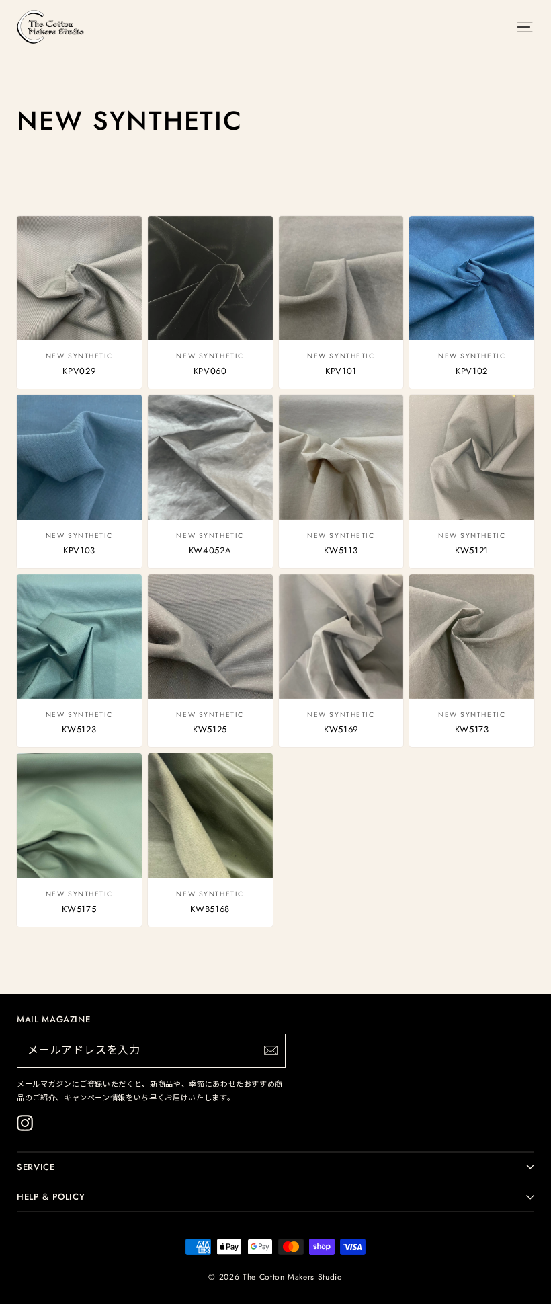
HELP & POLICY (51, 1196)
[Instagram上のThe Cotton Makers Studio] (25, 1123)
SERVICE (36, 1167)
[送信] (271, 1050)
